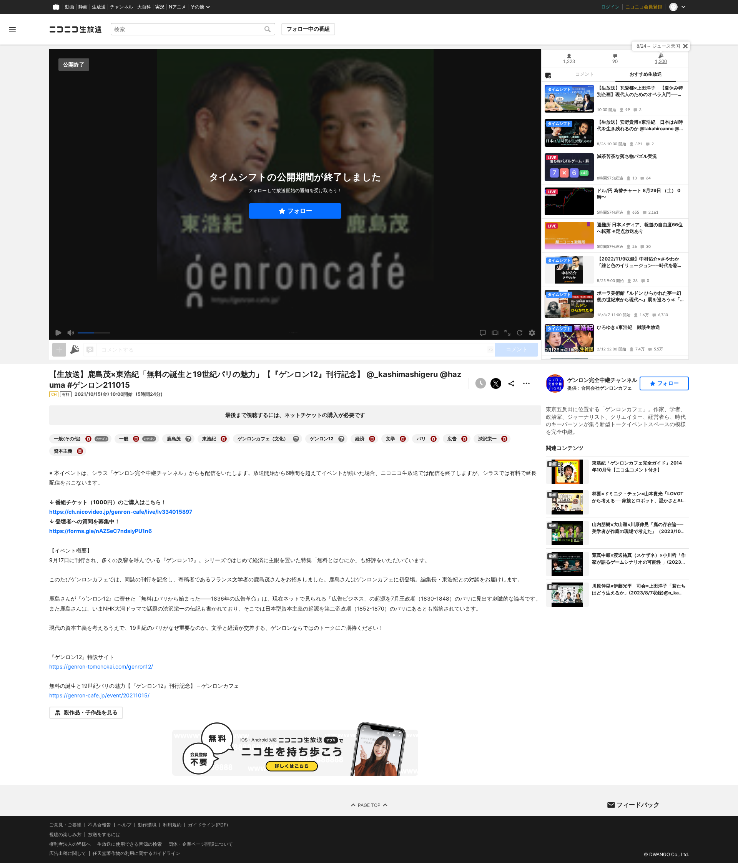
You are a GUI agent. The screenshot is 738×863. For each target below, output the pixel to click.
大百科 (144, 7)
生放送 (99, 7)
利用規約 (172, 825)
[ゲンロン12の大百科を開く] (341, 439)
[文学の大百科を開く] (403, 439)
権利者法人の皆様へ (70, 843)
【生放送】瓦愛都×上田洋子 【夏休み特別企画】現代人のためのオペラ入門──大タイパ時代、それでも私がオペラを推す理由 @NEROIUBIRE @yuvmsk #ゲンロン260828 (641, 91)
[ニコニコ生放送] (75, 29)
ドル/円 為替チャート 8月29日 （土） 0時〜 (638, 194)
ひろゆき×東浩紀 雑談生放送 (628, 327)
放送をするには (104, 834)
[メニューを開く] (12, 29)
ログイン (610, 7)
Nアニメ (177, 7)
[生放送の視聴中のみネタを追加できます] (59, 350)
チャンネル (121, 7)
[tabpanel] (615, 220)
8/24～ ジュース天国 (658, 46)
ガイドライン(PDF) (208, 825)
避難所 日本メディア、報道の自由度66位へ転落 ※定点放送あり (640, 228)
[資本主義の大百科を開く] (80, 451)
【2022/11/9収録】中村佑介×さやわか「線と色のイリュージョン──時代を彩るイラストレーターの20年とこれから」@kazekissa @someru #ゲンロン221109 (640, 262)
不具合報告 (99, 825)
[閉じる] (685, 46)
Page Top (369, 805)
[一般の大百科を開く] (136, 439)
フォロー (300, 210)
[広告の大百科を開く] (464, 439)
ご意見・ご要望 (65, 825)
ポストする (495, 383)
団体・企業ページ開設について (200, 843)
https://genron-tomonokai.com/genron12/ (101, 666)
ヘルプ (124, 825)
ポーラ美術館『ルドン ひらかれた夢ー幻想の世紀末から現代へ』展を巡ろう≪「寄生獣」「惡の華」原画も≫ (641, 296)
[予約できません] (480, 383)
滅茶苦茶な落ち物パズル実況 (627, 156)
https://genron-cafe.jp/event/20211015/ (99, 695)
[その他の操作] (526, 383)
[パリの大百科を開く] (433, 439)
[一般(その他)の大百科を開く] (88, 439)
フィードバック (638, 804)
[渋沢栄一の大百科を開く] (504, 439)
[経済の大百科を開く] (372, 439)
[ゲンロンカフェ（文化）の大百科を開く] (296, 439)
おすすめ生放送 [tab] (646, 74)
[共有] (511, 383)
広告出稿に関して (67, 853)
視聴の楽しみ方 (65, 834)
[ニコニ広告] (74, 350)
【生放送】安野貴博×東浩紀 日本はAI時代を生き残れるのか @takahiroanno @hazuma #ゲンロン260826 (641, 125)
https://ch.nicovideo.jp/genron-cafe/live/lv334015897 (120, 511)
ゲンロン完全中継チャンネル (602, 380)
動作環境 (147, 825)
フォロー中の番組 (308, 29)
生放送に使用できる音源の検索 (129, 843)
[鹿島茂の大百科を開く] (188, 439)
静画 (83, 7)
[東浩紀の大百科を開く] (224, 439)
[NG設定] (548, 74)
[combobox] (193, 29)
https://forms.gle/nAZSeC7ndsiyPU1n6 (100, 531)
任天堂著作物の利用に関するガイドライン (136, 853)
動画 (69, 7)
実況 (160, 7)
